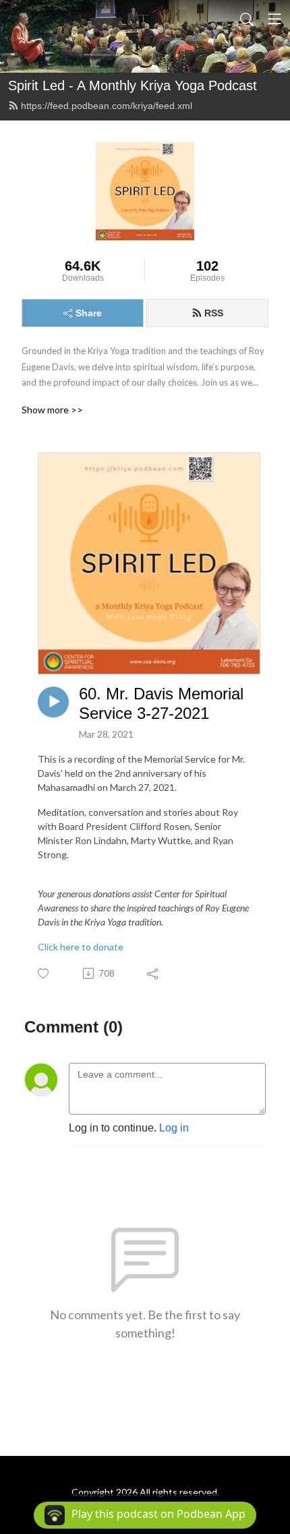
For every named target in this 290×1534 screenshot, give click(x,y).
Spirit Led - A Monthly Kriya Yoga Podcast (132, 85)
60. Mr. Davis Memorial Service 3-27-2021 (161, 703)
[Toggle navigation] (274, 19)
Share (89, 313)
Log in (174, 1128)
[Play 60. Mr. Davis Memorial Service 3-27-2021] (53, 702)
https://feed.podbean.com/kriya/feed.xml (106, 105)
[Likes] (44, 974)
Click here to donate (80, 946)
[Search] (247, 18)
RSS (213, 313)
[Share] (153, 973)
